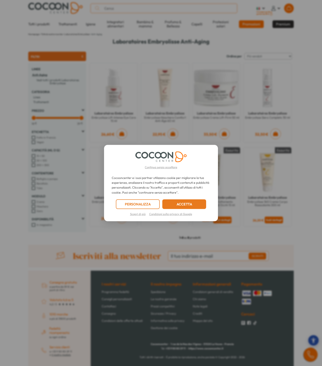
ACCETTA (184, 204)
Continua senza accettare (161, 167)
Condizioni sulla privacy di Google (170, 214)
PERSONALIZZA (138, 204)
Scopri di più (138, 214)
